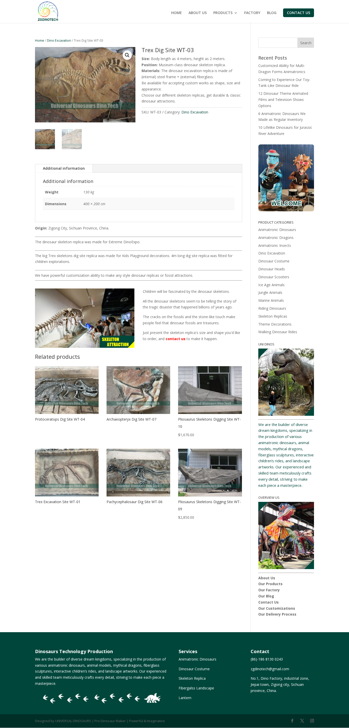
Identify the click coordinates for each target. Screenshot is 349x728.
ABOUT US (198, 13)
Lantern (185, 697)
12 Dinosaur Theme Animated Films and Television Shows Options (283, 99)
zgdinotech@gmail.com (270, 668)
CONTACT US (298, 12)
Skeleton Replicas (272, 316)
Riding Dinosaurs (272, 308)
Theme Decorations (275, 324)
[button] (127, 55)
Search (305, 42)
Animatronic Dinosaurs (277, 229)
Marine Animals (271, 300)
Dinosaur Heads (271, 269)
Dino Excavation (59, 40)
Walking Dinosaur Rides (277, 331)
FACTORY (252, 13)
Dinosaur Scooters (273, 276)
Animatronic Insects (274, 245)
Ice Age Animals (271, 284)
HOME (176, 13)
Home (39, 40)
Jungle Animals (270, 292)
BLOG (271, 13)
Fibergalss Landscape (196, 688)
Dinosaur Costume (273, 261)
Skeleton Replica (192, 678)
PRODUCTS (222, 13)
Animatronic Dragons (276, 237)
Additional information (64, 168)
